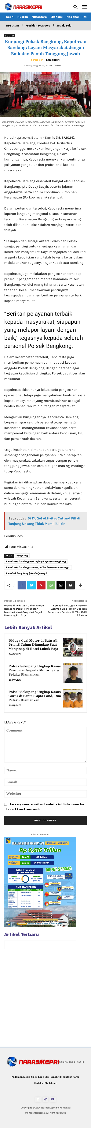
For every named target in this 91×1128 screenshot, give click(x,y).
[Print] (70, 585)
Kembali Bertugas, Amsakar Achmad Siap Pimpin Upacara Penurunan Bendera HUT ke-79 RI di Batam (67, 610)
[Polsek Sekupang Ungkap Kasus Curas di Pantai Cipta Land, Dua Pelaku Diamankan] (73, 698)
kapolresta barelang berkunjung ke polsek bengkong (36, 561)
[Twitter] (31, 585)
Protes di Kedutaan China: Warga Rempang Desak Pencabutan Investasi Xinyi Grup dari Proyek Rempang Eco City (24, 610)
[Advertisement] (45, 1001)
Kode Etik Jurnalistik (50, 1076)
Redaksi (38, 1083)
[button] (75, 7)
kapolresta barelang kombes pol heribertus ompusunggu (38, 567)
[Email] (61, 585)
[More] (80, 585)
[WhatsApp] (51, 585)
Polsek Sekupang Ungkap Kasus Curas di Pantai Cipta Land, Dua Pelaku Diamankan (34, 696)
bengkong (22, 555)
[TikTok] (45, 1099)
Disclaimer (50, 1083)
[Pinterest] (41, 585)
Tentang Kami (71, 1076)
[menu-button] (85, 7)
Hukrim (9, 35)
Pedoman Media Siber (24, 1076)
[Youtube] (53, 1099)
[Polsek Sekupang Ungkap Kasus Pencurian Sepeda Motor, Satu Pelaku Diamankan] (73, 673)
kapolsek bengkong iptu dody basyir (26, 573)
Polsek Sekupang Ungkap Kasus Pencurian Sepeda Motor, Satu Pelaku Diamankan (34, 670)
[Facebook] (22, 585)
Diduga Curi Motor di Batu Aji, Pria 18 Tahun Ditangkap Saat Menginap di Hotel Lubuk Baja (33, 645)
